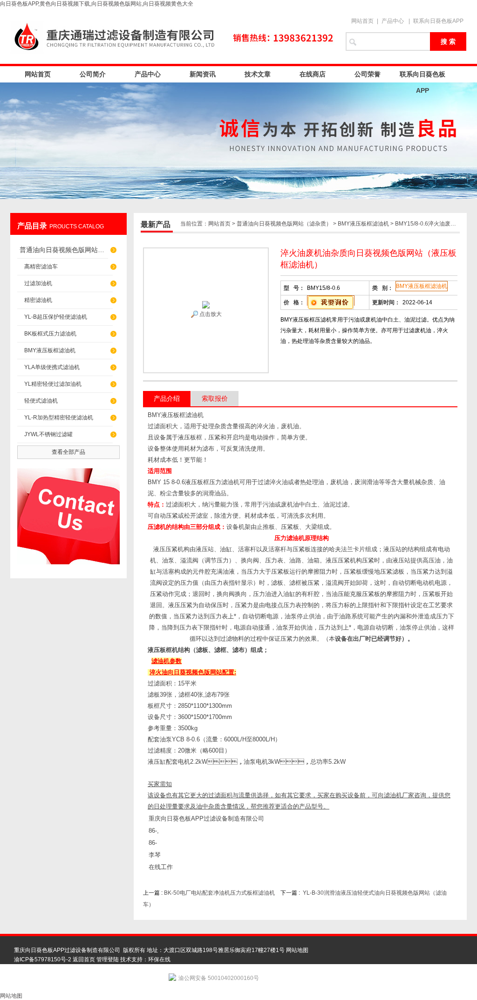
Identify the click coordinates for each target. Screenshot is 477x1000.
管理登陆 (107, 959)
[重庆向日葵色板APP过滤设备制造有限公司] (173, 36)
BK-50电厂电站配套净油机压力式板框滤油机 (219, 893)
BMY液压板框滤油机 (49, 350)
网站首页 (362, 21)
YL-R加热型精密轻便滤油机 (58, 417)
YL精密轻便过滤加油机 (53, 384)
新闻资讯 (203, 74)
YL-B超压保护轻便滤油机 (55, 317)
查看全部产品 (68, 452)
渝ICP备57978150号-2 (42, 959)
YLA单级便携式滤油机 (52, 367)
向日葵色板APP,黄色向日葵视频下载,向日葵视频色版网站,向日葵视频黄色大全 (96, 3)
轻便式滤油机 (41, 400)
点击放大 (210, 314)
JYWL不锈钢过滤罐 (48, 434)
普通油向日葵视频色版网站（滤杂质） (64, 249)
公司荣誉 (367, 74)
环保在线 (159, 959)
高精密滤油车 (41, 266)
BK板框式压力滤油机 (50, 333)
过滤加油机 (38, 283)
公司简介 (93, 74)
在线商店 (313, 74)
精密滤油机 (38, 300)
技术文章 (258, 74)
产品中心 (393, 21)
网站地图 (297, 950)
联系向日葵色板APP (438, 21)
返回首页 (84, 959)
